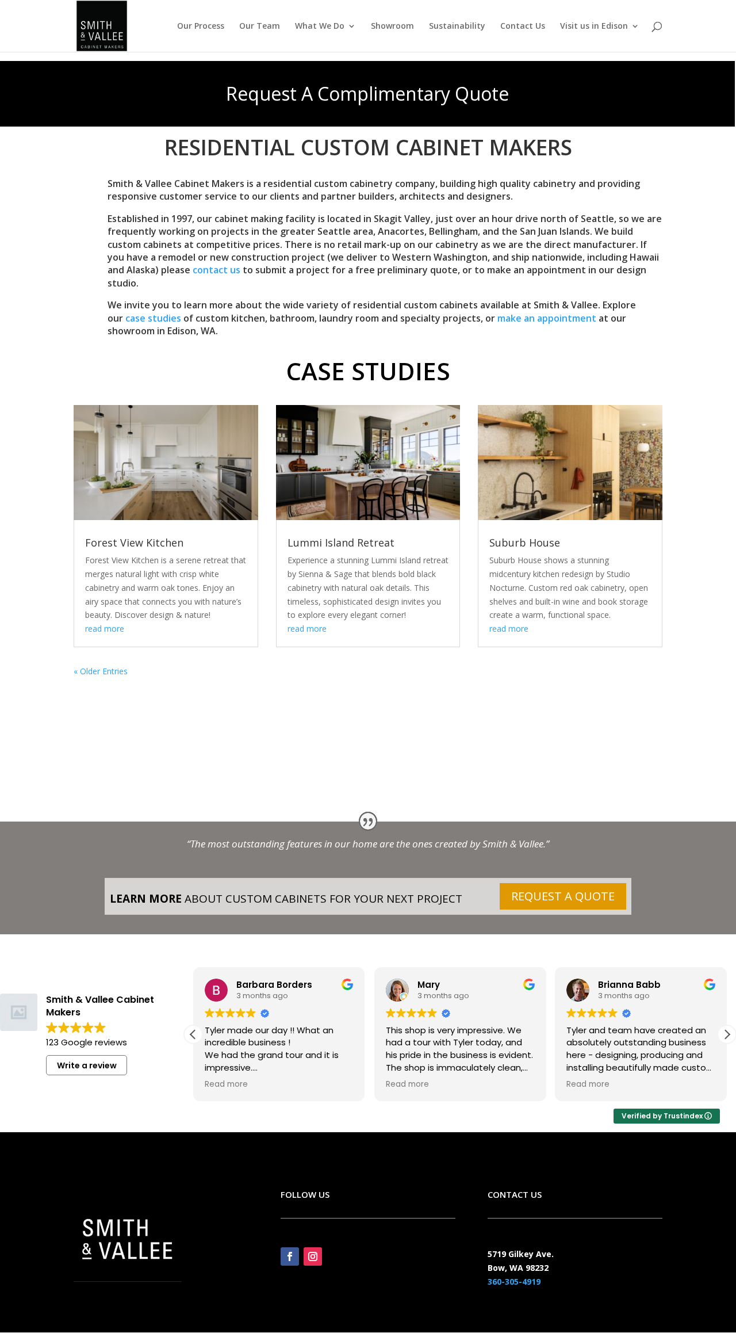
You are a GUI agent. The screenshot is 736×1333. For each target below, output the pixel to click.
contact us (216, 269)
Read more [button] (226, 1084)
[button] (726, 1034)
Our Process (200, 26)
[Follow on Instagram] (313, 1256)
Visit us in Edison (594, 26)
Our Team (259, 26)
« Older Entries (101, 671)
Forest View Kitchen (134, 542)
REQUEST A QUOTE (563, 896)
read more (104, 628)
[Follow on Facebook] (290, 1256)
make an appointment (546, 318)
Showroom (392, 26)
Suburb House (524, 542)
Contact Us (522, 26)
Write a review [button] (87, 1065)
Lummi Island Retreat (341, 542)
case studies (153, 318)
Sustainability (457, 26)
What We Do (319, 26)
